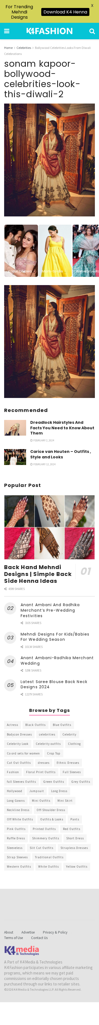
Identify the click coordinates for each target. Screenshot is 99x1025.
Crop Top (54, 753)
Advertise (28, 932)
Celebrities (23, 48)
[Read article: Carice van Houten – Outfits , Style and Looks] (15, 457)
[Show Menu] (6, 31)
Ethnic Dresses (68, 763)
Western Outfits (19, 866)
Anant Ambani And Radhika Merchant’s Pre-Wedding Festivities (50, 610)
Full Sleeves (72, 772)
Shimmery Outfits (45, 838)
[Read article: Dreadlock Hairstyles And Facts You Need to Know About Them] (15, 428)
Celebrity (69, 734)
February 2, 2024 (43, 440)
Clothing (74, 744)
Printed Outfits (44, 829)
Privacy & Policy (55, 932)
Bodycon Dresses (19, 734)
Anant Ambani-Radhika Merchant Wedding (57, 660)
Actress (12, 725)
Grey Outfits (80, 782)
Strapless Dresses (74, 848)
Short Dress (75, 838)
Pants (74, 819)
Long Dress (59, 791)
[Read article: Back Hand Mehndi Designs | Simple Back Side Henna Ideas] (49, 527)
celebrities (47, 734)
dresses (44, 763)
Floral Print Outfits (41, 772)
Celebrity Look (18, 744)
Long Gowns (16, 801)
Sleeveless (15, 848)
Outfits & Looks (51, 819)
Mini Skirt (65, 801)
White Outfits (48, 866)
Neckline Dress (18, 810)
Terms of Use (13, 937)
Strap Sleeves (17, 857)
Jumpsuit (36, 791)
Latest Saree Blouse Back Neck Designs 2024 (54, 684)
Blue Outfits (62, 725)
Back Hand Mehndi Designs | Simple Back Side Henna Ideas (38, 574)
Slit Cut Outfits (41, 848)
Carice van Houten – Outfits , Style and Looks (60, 454)
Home (8, 48)
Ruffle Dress (16, 838)
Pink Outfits (16, 829)
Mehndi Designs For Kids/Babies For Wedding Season (55, 636)
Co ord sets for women (23, 753)
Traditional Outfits (49, 857)
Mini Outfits (41, 801)
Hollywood (14, 791)
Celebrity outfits (48, 744)
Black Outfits (35, 725)
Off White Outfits (20, 819)
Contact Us (39, 937)
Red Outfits (71, 829)
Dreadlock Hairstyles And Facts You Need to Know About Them (62, 428)
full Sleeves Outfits (21, 782)
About (8, 932)
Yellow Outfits (76, 866)
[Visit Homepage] (49, 31)
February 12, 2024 (44, 464)
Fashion (13, 772)
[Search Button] (92, 31)
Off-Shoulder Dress (51, 810)
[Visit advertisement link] (49, 341)
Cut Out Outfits (19, 763)
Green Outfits (53, 782)
